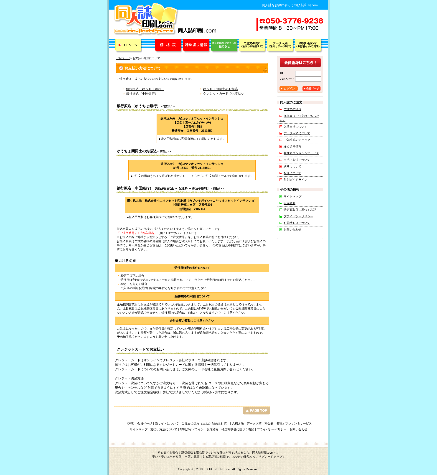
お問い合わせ (292, 229)
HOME (129, 423)
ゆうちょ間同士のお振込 (220, 89)
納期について (292, 166)
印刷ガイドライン (295, 179)
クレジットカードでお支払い (223, 93)
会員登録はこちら (300, 62)
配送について (292, 173)
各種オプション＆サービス (301, 153)
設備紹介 (289, 203)
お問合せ (309, 46)
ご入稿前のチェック (297, 140)
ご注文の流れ (253, 46)
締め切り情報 (197, 46)
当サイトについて (167, 423)
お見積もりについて (297, 223)
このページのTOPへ (192, 410)
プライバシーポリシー (298, 216)
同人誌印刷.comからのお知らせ (225, 46)
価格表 (169, 46)
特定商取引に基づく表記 (300, 209)
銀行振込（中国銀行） (142, 93)
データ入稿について (297, 133)
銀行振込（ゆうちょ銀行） (145, 89)
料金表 (268, 423)
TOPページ (128, 46)
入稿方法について (295, 126)
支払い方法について (297, 160)
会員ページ (311, 88)
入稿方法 (238, 423)
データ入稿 (281, 46)
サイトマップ (292, 196)
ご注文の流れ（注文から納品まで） (205, 423)
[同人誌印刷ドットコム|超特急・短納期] (146, 19)
